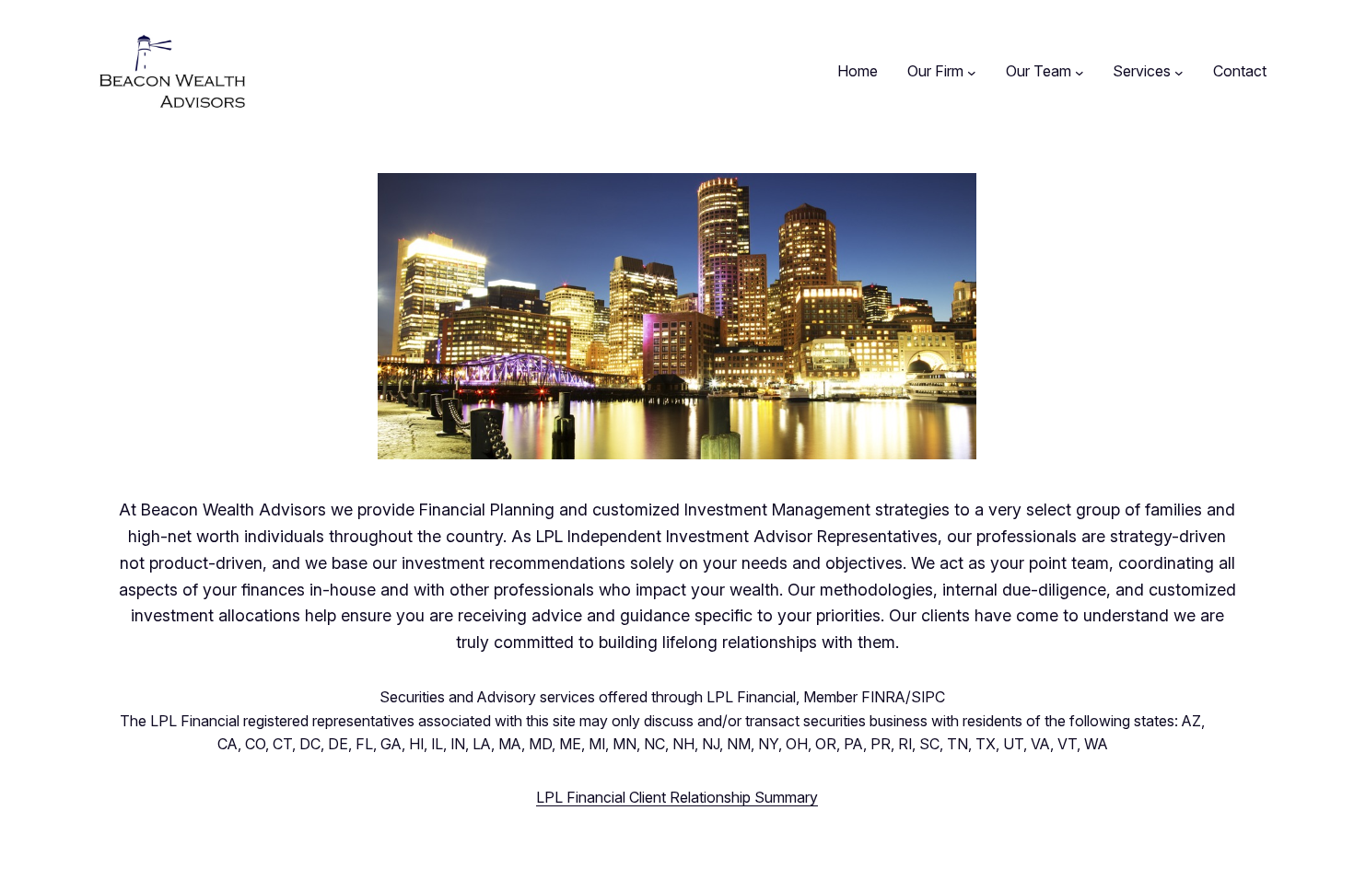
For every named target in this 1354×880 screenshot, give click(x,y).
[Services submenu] (1179, 71)
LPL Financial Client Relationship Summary (677, 797)
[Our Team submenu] (1079, 71)
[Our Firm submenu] (971, 71)
